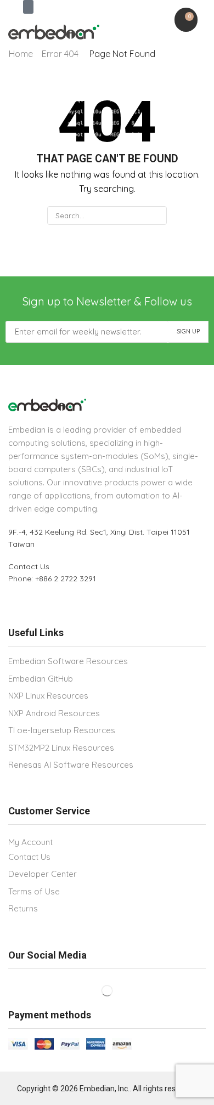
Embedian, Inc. (104, 1088)
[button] (28, 7)
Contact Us (28, 566)
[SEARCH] (157, 215)
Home (21, 53)
